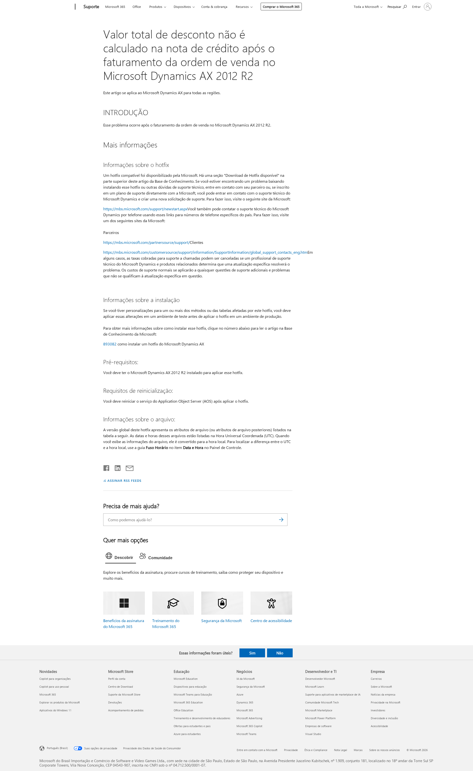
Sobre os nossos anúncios (384, 750)
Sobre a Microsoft (381, 686)
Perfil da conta (116, 679)
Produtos (155, 6)
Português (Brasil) (57, 748)
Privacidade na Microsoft (385, 702)
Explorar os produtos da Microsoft (59, 702)
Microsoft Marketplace (318, 710)
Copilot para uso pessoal (54, 686)
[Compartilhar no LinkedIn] (115, 467)
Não (279, 652)
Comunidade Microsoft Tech (322, 702)
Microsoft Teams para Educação (193, 694)
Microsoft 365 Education (188, 702)
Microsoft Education (186, 679)
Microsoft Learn (314, 686)
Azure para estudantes (187, 734)
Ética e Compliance (315, 750)
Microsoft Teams (246, 734)
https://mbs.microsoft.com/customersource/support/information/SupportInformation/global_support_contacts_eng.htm (205, 252)
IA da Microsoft (245, 679)
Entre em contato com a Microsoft (257, 750)
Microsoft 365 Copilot (249, 726)
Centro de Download (120, 686)
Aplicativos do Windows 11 (55, 710)
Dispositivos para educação (190, 686)
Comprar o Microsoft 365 (281, 6)
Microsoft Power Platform (320, 718)
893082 (110, 343)
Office (137, 6)
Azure (239, 694)
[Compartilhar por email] (127, 467)
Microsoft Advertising (249, 718)
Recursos (242, 6)
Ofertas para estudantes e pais (192, 726)
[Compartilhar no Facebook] (106, 467)
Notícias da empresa (383, 694)
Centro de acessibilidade (271, 620)
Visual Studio (313, 734)
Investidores (378, 710)
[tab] (120, 557)
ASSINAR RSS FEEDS (124, 480)
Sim (252, 652)
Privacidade (291, 750)
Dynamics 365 (244, 702)
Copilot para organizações (55, 679)
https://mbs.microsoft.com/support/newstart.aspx (145, 208)
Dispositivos (182, 6)
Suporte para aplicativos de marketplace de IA (332, 694)
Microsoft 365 (115, 6)
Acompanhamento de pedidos (126, 710)
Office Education (183, 710)
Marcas (358, 750)
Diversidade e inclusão (384, 718)
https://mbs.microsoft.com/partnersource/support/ (146, 242)
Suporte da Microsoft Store (124, 694)
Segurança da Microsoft (221, 620)
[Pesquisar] (281, 519)
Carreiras (376, 679)
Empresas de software (318, 726)
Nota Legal (340, 750)
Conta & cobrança (214, 6)
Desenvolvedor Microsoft (320, 679)
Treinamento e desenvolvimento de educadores (202, 718)
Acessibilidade (379, 726)
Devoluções (115, 702)
